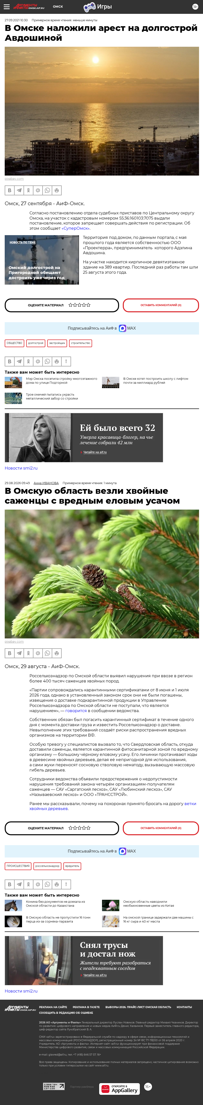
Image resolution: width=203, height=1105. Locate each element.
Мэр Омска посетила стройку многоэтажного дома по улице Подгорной (61, 380)
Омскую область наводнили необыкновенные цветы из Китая (148, 903)
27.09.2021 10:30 (16, 20)
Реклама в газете (86, 1007)
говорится (76, 710)
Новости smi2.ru (21, 468)
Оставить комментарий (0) (161, 305)
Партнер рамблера (82, 1086)
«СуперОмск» (76, 228)
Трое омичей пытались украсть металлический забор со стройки (52, 396)
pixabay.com (14, 178)
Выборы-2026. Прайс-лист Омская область (138, 1007)
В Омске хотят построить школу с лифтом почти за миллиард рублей (155, 380)
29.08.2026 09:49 (17, 483)
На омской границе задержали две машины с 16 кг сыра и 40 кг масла (158, 919)
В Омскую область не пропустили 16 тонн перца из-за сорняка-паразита (58, 919)
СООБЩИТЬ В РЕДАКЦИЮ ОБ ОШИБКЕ (66, 1013)
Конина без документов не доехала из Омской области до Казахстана (55, 903)
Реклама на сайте (53, 1007)
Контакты (184, 1007)
